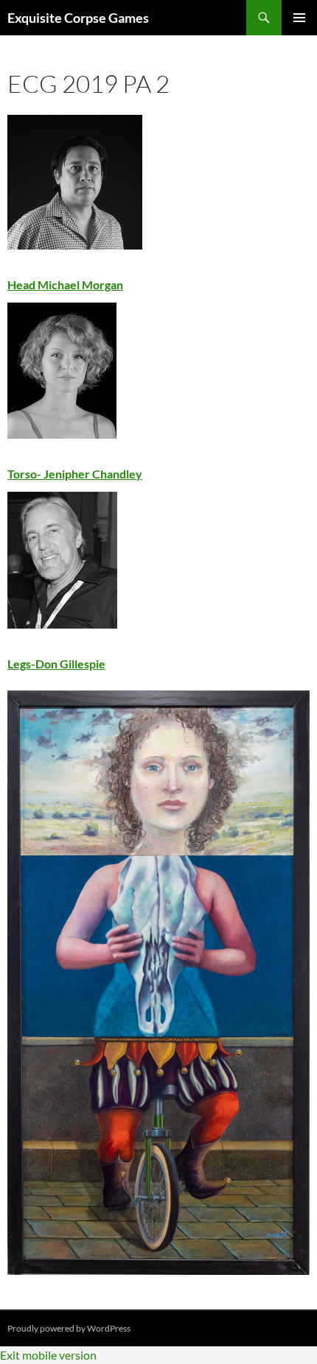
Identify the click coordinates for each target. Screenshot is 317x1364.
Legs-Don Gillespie (56, 664)
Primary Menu (299, 17)
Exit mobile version (48, 1355)
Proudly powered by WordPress (68, 1328)
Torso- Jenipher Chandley (74, 474)
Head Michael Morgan (65, 284)
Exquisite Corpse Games (78, 18)
